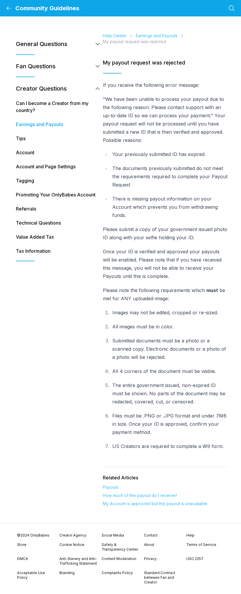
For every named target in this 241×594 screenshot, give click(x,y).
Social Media (113, 535)
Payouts (110, 487)
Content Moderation (119, 558)
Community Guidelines (47, 8)
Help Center (114, 35)
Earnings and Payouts (157, 35)
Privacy (150, 558)
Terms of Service (201, 544)
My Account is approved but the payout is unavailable (155, 503)
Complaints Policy (117, 573)
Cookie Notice (71, 544)
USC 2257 (194, 558)
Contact (151, 535)
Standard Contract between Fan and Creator (159, 577)
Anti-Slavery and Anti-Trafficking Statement (78, 561)
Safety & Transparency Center (120, 546)
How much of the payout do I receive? (140, 495)
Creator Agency (72, 535)
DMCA (22, 558)
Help (190, 535)
